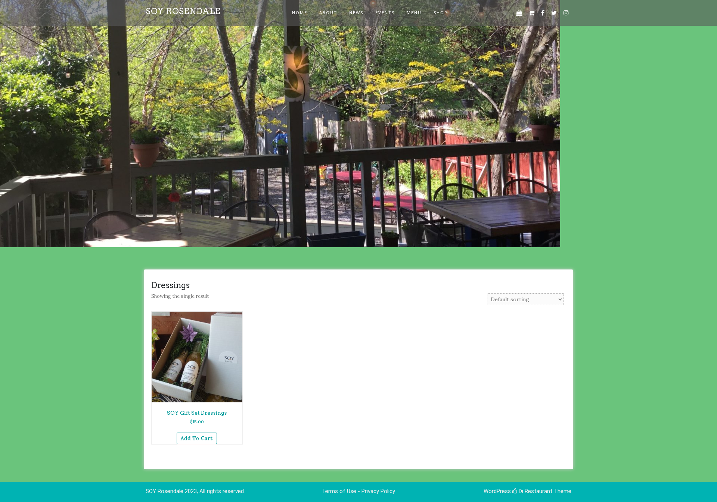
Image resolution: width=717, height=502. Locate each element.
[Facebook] (542, 12)
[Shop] (519, 12)
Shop (441, 12)
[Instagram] (566, 12)
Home (299, 12)
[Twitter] (554, 12)
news (356, 12)
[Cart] (531, 12)
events (385, 12)
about (328, 12)
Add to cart (197, 438)
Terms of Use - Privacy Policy (358, 491)
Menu (414, 12)
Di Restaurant (534, 491)
